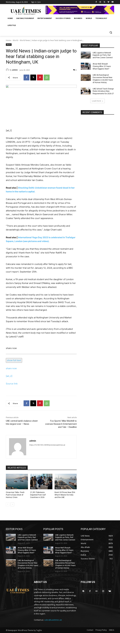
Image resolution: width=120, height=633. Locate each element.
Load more (96, 101)
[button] (110, 32)
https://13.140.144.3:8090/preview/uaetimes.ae (47, 445)
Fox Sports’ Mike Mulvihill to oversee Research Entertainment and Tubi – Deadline (61, 424)
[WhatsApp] (47, 77)
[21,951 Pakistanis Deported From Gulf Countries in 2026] (41, 481)
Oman (9, 488)
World (15, 40)
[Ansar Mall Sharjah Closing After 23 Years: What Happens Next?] (86, 66)
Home (8, 40)
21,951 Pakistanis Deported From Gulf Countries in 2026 (38, 494)
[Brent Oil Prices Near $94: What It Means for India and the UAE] (66, 481)
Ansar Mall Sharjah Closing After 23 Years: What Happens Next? (102, 66)
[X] (104, 2)
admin (15, 70)
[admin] (8, 69)
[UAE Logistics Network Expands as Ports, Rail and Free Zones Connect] (86, 55)
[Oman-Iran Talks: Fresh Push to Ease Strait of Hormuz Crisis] (17, 481)
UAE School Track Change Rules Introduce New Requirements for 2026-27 (103, 91)
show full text (14, 360)
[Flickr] (96, 591)
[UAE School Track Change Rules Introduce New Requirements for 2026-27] (86, 91)
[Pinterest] (40, 77)
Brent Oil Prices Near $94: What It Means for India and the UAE (65, 494)
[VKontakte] (109, 591)
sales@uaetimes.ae (53, 619)
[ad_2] (9, 376)
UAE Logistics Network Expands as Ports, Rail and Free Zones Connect (103, 55)
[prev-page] (8, 504)
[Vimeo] (108, 2)
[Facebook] (96, 2)
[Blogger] (83, 591)
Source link (12, 383)
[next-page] (12, 504)
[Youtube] (112, 2)
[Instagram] (100, 2)
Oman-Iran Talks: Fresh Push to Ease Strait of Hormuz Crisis (15, 494)
